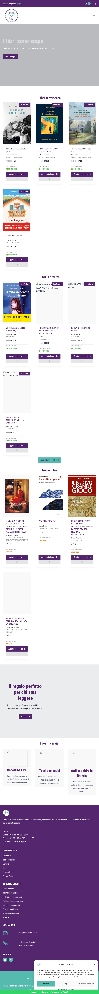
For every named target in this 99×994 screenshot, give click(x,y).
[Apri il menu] (94, 15)
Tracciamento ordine (11, 913)
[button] (94, 964)
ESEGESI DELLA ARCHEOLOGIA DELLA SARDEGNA (15, 420)
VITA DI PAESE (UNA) (47, 521)
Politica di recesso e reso (13, 901)
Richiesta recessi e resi (12, 897)
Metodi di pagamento (11, 905)
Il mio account (8, 888)
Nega (65, 984)
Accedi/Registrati (10, 3)
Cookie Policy (8, 876)
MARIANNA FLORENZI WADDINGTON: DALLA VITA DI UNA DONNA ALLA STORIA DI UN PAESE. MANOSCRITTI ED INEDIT (17, 526)
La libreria (7, 855)
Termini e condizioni (11, 893)
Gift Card (6, 917)
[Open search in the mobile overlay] (95, 4)
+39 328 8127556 (26, 945)
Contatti (6, 864)
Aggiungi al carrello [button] (16, 174)
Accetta (46, 984)
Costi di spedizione (10, 909)
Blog (4, 868)
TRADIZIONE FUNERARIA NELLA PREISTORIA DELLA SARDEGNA (49, 330)
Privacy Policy (8, 872)
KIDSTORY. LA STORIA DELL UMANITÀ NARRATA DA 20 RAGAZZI (16, 621)
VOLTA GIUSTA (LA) (14, 235)
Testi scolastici (9, 860)
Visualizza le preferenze (86, 984)
